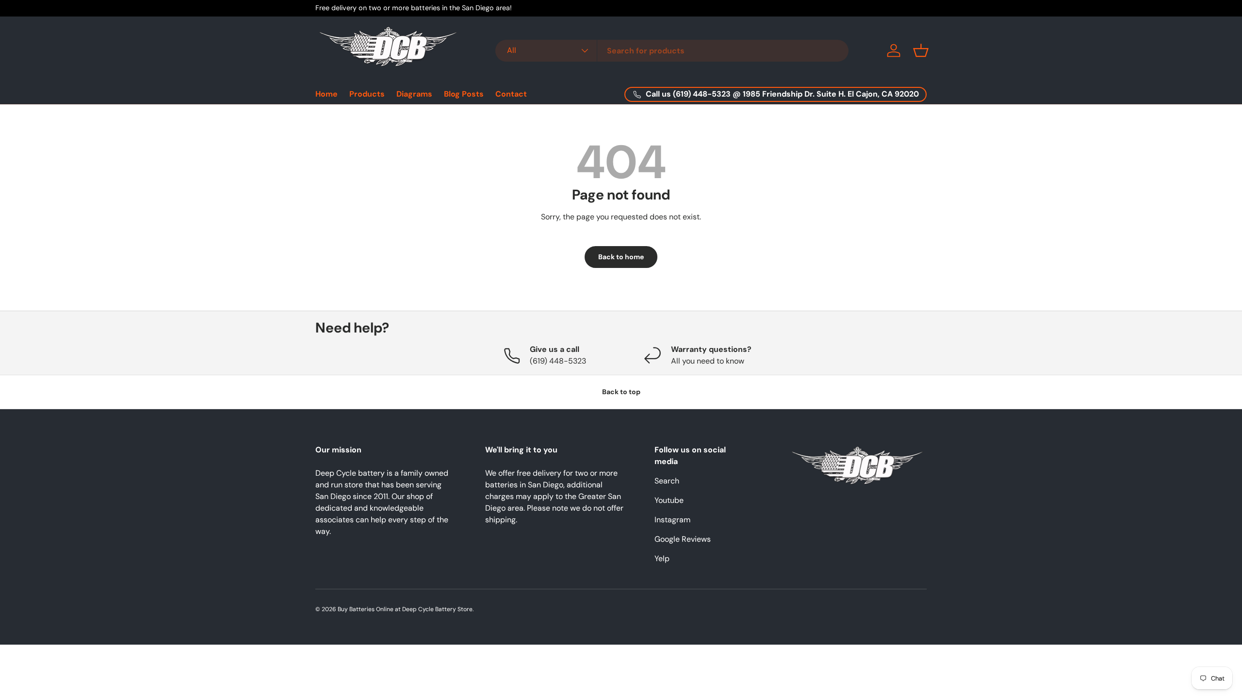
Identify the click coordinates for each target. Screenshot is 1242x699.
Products (367, 94)
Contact (511, 94)
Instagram (672, 520)
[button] (921, 50)
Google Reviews (682, 539)
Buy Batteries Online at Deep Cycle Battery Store (405, 609)
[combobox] (672, 51)
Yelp (662, 558)
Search (666, 481)
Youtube (669, 500)
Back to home (621, 256)
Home (326, 94)
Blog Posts (464, 94)
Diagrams (414, 94)
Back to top (621, 391)
